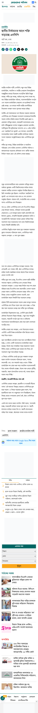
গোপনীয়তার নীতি (23, 700)
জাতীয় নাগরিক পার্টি (27, 431)
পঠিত (10, 480)
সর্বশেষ (28, 480)
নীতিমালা (12, 700)
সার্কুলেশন (24, 697)
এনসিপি (5, 435)
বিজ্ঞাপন (16, 697)
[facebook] (6, 49)
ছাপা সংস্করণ (12, 431)
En (33, 2)
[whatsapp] (10, 49)
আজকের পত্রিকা (6, 697)
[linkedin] (14, 49)
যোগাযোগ (32, 697)
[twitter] (18, 49)
